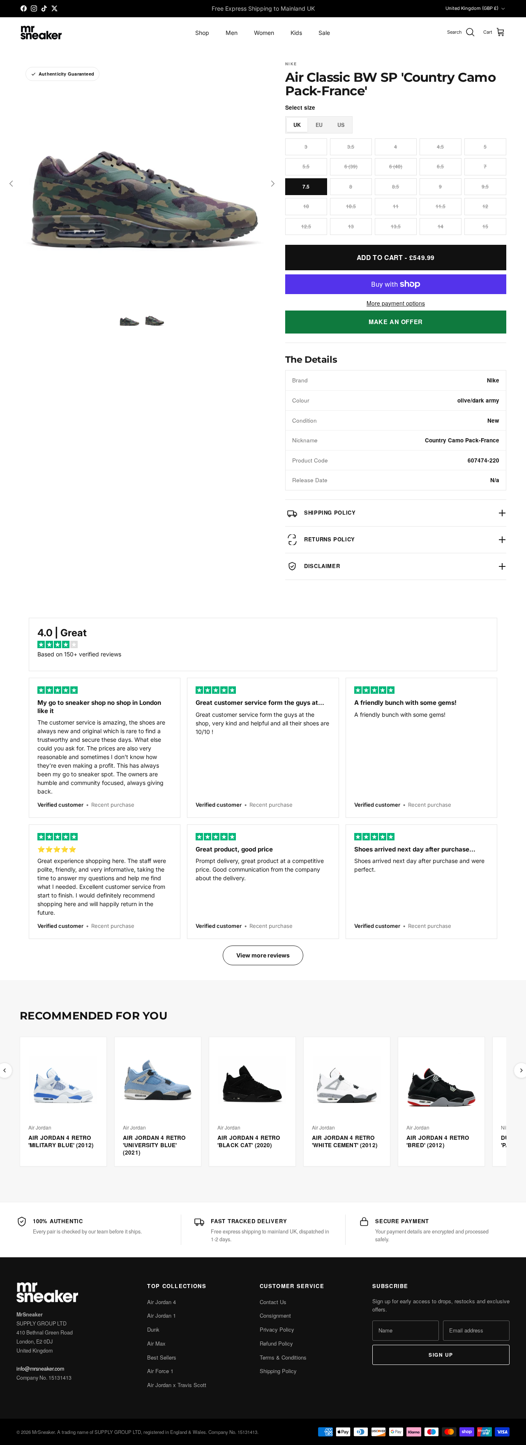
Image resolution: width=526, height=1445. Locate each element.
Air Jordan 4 (161, 1302)
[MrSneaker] (41, 32)
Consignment (275, 1315)
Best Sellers (161, 1357)
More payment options (396, 303)
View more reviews (263, 955)
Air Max (156, 1343)
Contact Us (273, 1302)
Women (264, 32)
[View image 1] (129, 320)
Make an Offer (396, 321)
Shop (202, 32)
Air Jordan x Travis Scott (176, 1385)
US (340, 125)
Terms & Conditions (283, 1357)
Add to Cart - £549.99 (396, 257)
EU (319, 125)
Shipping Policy (278, 1371)
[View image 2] (154, 320)
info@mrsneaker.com (40, 1368)
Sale (324, 32)
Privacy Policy (277, 1329)
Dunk (153, 1329)
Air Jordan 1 (161, 1315)
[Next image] (273, 184)
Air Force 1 (160, 1371)
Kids (296, 32)
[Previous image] (11, 184)
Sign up (441, 1354)
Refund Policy (276, 1343)
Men (232, 32)
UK (297, 125)
